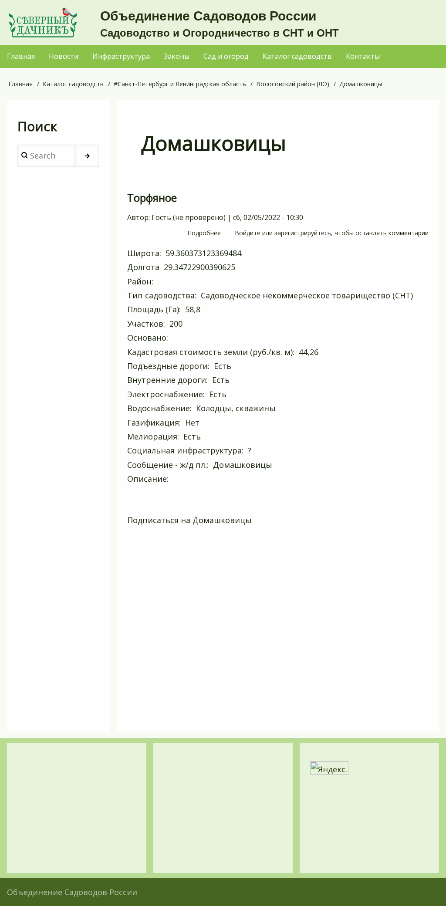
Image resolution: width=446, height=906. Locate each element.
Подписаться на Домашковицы (189, 520)
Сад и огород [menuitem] (226, 56)
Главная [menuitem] (21, 56)
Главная (20, 84)
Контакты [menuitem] (363, 56)
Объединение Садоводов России (208, 16)
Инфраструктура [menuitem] (121, 56)
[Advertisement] (278, 631)
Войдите (247, 233)
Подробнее (204, 233)
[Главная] (42, 22)
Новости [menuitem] (63, 56)
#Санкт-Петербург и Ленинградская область (180, 84)
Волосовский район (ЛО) (292, 84)
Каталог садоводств (73, 84)
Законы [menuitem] (176, 56)
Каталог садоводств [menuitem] (297, 56)
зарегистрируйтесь (302, 233)
